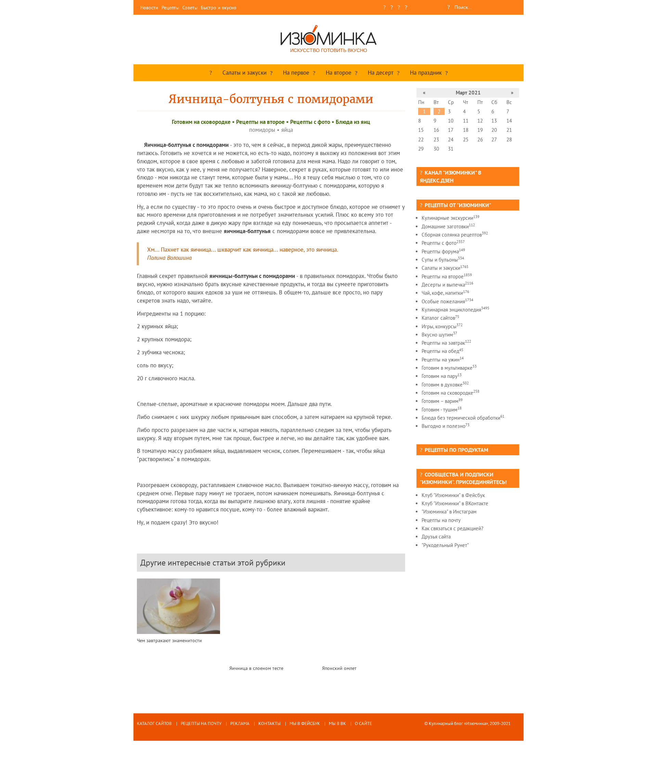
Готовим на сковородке (201, 122)
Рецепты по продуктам (456, 449)
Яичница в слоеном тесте (256, 668)
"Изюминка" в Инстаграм (449, 511)
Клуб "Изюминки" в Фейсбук (453, 495)
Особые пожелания (447, 301)
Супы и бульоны (443, 259)
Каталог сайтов (440, 318)
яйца (287, 129)
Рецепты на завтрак (446, 343)
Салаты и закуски (445, 268)
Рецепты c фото (310, 122)
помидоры (262, 129)
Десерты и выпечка (447, 284)
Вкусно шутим (439, 334)
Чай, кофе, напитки (445, 293)
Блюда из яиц (353, 122)
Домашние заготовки (448, 226)
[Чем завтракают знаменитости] (178, 606)
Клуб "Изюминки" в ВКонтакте (455, 503)
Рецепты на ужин (443, 359)
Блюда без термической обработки (463, 418)
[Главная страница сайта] (210, 72)
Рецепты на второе (260, 122)
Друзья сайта (436, 536)
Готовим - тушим (442, 409)
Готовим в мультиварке (449, 368)
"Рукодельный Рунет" (445, 545)
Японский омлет (339, 668)
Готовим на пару (442, 376)
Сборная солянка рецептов (455, 234)
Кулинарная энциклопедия (455, 309)
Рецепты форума (443, 251)
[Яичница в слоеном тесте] (270, 620)
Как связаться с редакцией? (453, 528)
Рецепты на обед (442, 351)
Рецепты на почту (441, 520)
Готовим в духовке (445, 384)
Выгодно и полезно (445, 426)
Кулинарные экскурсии (450, 218)
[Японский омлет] (363, 620)
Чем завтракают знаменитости (169, 640)
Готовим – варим (442, 401)
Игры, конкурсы (442, 326)
